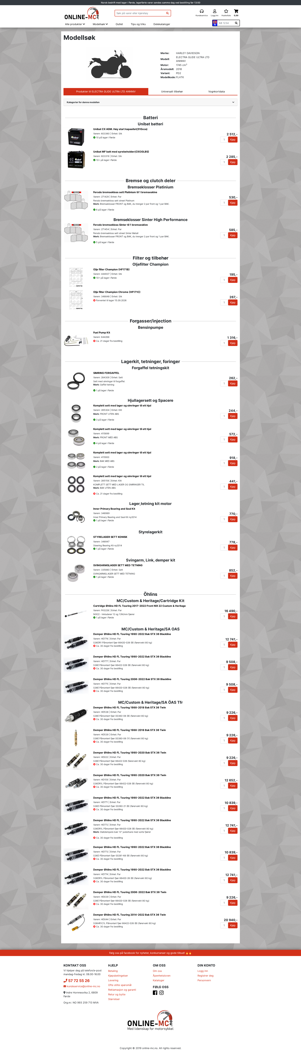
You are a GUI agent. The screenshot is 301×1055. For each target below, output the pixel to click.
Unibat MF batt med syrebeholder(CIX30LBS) (121, 151)
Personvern (204, 980)
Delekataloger (161, 24)
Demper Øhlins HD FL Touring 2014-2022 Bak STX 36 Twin (129, 914)
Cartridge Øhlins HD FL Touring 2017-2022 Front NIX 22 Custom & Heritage (139, 605)
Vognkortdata (216, 91)
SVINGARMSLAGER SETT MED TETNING (118, 565)
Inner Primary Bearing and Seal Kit (114, 508)
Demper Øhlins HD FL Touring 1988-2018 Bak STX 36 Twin (129, 707)
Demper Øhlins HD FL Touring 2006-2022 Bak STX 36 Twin (129, 892)
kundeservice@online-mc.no (83, 986)
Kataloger (158, 980)
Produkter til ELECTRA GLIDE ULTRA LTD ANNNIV (106, 91)
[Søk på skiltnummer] (236, 23)
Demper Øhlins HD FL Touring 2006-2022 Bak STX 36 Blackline (132, 679)
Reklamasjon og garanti (122, 989)
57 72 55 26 (78, 980)
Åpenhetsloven (161, 975)
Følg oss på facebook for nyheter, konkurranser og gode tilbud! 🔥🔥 (150, 952)
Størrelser (114, 999)
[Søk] (167, 13)
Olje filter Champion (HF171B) (111, 269)
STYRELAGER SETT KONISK (110, 536)
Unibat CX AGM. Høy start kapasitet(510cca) (120, 129)
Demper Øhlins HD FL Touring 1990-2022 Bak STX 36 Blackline (132, 634)
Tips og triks (138, 24)
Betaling (113, 970)
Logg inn (203, 970)
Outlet (119, 24)
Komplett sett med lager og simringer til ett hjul (122, 405)
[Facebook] (155, 993)
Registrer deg (206, 975)
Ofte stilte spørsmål (120, 985)
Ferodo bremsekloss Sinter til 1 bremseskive (120, 224)
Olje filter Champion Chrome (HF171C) (116, 292)
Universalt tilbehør (172, 91)
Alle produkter (74, 24)
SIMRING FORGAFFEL (106, 372)
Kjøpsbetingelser (118, 975)
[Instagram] (161, 993)
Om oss (157, 970)
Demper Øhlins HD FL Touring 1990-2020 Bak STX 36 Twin (129, 752)
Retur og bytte (116, 994)
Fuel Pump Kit (101, 332)
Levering (113, 980)
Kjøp (232, 139)
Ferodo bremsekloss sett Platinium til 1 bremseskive (125, 192)
